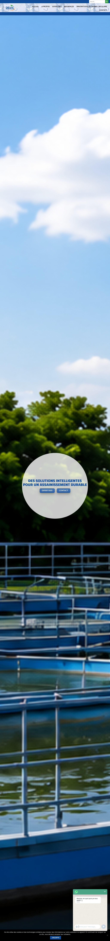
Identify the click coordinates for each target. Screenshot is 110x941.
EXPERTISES (56, 6)
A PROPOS (46, 6)
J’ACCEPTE (55, 937)
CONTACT (103, 10)
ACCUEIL (35, 6)
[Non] (107, 936)
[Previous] (5, 486)
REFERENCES (69, 6)
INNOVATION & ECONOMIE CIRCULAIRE (92, 6)
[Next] (105, 486)
